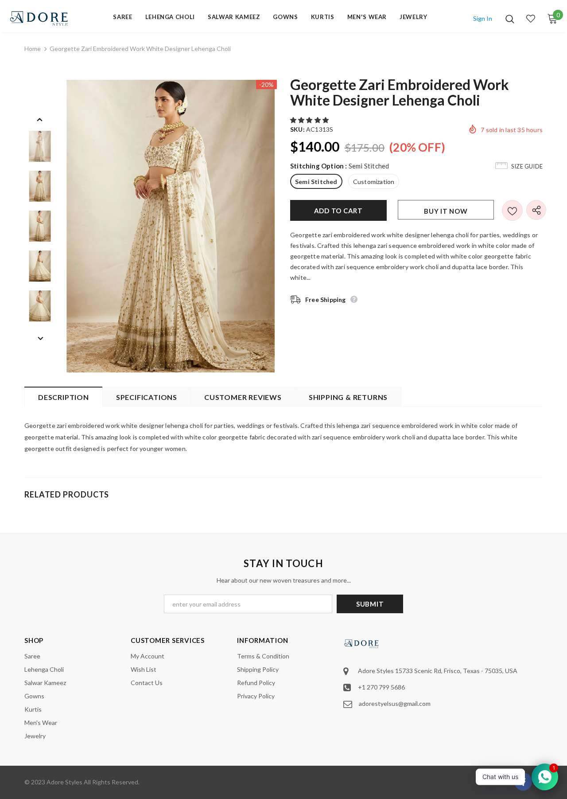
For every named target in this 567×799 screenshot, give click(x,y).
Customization (374, 181)
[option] (170, 226)
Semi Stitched (316, 181)
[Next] (40, 338)
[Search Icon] (509, 18)
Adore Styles (64, 782)
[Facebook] (523, 782)
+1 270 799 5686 (381, 687)
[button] (310, 120)
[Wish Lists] (512, 210)
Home (32, 48)
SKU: (297, 129)
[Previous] (40, 119)
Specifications (146, 397)
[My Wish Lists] (530, 18)
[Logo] (39, 18)
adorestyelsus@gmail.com (395, 703)
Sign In (482, 18)
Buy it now (446, 211)
